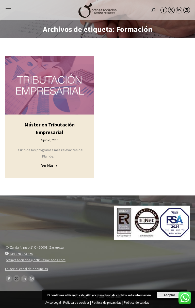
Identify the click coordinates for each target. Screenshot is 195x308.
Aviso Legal (53, 302)
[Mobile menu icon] (8, 10)
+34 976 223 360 (21, 253)
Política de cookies (76, 302)
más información (139, 295)
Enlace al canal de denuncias (26, 269)
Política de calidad (137, 302)
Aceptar (169, 295)
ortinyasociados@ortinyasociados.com (36, 260)
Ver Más (47, 165)
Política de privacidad (107, 302)
